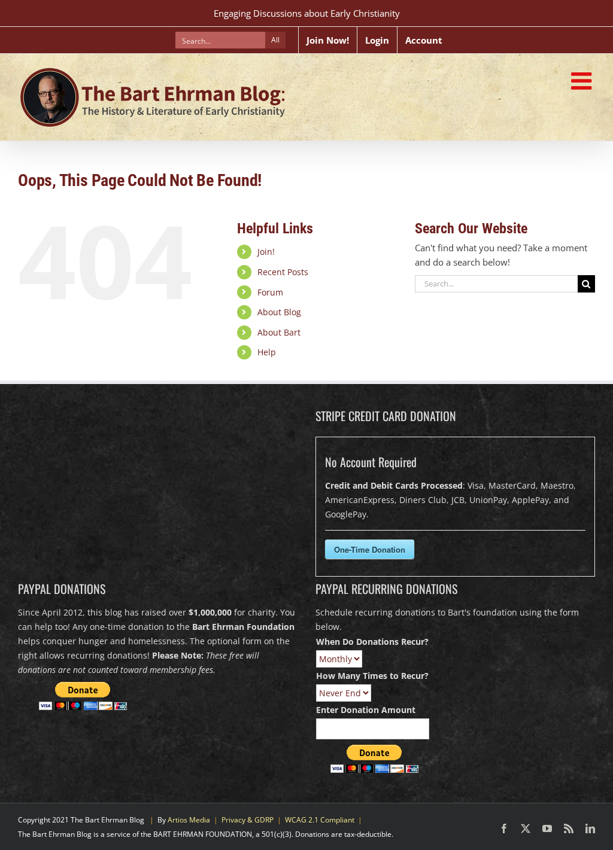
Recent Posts (282, 272)
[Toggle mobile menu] (583, 81)
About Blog (279, 312)
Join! (266, 251)
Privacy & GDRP (247, 820)
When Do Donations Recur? (372, 641)
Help (266, 352)
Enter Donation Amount (365, 709)
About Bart (279, 332)
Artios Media (189, 820)
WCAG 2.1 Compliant (319, 820)
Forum (270, 292)
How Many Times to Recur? (372, 675)
